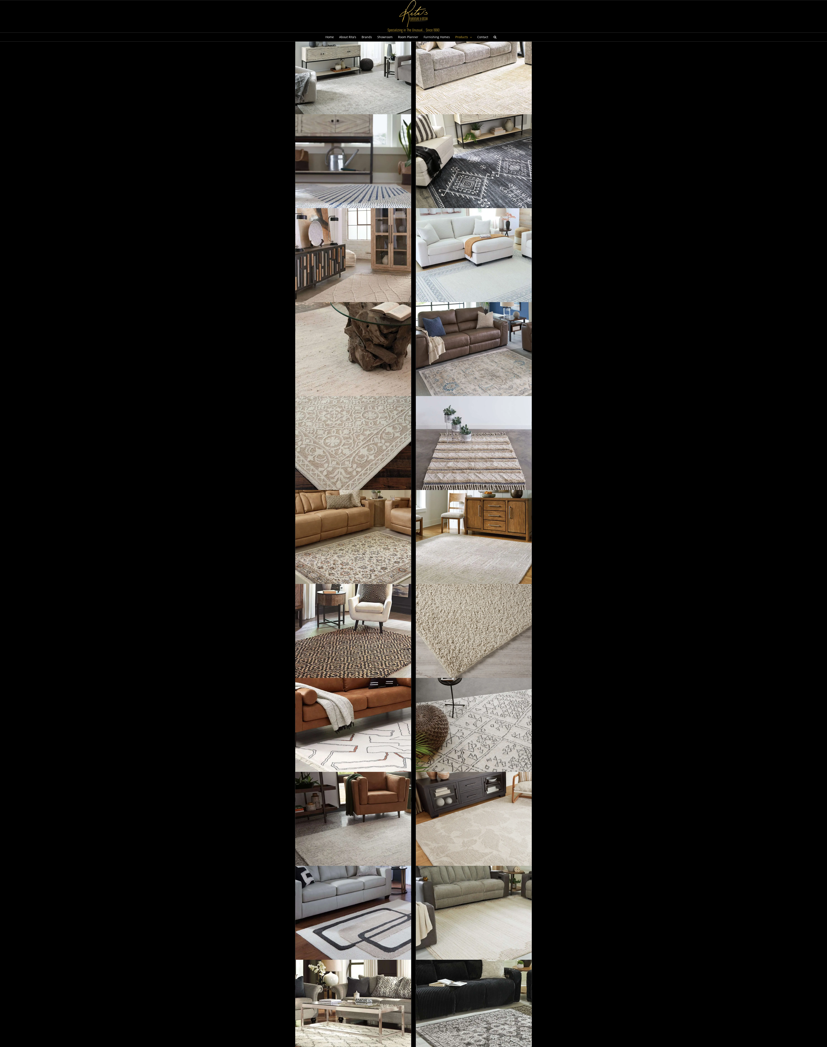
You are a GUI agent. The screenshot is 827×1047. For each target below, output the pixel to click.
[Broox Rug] (353, 642)
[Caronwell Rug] (353, 830)
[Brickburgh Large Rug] (474, 548)
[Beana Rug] (353, 454)
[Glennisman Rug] (474, 1017)
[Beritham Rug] (353, 548)
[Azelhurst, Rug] (474, 266)
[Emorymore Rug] (474, 924)
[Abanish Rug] (353, 78)
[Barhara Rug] (353, 360)
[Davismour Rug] (353, 924)
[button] (495, 37)
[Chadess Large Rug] (474, 830)
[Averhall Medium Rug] (353, 266)
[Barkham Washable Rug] (474, 360)
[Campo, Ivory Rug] (474, 736)
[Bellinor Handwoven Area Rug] (474, 454)
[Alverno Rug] (353, 172)
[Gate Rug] (353, 1017)
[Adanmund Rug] (474, 78)
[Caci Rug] (474, 642)
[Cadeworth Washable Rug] (353, 736)
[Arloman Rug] (474, 172)
